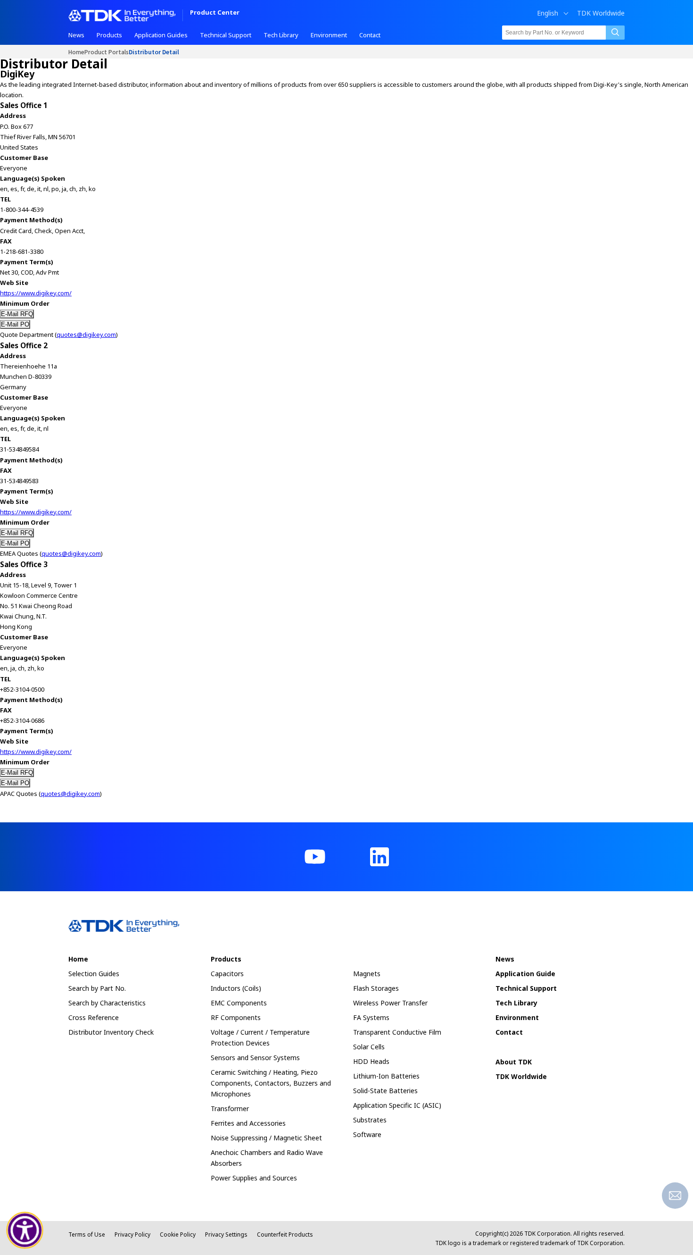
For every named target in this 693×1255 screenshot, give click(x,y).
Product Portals (106, 52)
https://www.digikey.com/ (36, 293)
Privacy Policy (132, 1234)
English (547, 13)
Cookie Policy (178, 1234)
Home (76, 52)
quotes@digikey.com (86, 334)
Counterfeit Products (285, 1234)
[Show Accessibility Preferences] (25, 1230)
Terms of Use (86, 1234)
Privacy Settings (226, 1234)
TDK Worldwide (601, 13)
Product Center (214, 13)
